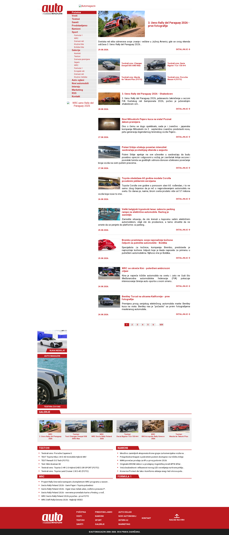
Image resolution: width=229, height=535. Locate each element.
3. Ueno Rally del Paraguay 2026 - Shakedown (147, 93)
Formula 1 (78, 35)
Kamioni (76, 28)
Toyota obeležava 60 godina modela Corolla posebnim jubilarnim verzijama (146, 179)
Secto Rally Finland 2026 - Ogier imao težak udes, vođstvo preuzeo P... (73, 489)
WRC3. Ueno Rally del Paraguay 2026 (50, 436)
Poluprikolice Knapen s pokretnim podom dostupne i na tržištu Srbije (151, 457)
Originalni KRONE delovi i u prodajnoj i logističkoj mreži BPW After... (151, 464)
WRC (76, 38)
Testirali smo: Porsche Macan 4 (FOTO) (177, 78)
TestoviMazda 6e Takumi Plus (178, 435)
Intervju (76, 86)
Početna (76, 12)
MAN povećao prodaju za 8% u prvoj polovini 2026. (143, 460)
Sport (75, 32)
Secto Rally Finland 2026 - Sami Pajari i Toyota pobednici (67, 485)
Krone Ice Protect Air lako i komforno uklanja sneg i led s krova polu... (152, 471)
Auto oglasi (78, 80)
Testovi (76, 19)
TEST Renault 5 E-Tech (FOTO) (55, 460)
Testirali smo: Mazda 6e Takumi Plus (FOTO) (132, 78)
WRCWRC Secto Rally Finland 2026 (101, 436)
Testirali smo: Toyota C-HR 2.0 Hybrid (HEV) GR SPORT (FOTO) (70, 467)
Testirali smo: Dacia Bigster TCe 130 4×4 (176, 64)
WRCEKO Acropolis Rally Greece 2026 (153, 436)
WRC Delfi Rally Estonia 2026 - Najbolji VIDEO (62, 499)
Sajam (77, 62)
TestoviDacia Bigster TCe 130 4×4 (127, 435)
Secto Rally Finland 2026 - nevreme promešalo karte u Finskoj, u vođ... (73, 492)
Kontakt (76, 96)
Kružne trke (79, 44)
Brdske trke (79, 47)
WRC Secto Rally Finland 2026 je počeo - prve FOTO (65, 496)
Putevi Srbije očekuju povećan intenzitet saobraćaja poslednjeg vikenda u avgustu (145, 148)
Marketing (77, 89)
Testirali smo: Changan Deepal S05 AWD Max (132, 64)
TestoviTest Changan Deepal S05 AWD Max (76, 436)
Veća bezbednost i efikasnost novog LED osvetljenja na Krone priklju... (152, 467)
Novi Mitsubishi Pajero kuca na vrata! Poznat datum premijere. (146, 120)
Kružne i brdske (80, 77)
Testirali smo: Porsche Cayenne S (56, 453)
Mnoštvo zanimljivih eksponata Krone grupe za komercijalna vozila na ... (153, 453)
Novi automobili (80, 83)
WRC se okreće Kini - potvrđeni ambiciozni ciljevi (146, 269)
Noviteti (77, 53)
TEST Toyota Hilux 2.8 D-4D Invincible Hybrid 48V (63, 457)
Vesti (74, 15)
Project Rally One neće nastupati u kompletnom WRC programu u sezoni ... (75, 481)
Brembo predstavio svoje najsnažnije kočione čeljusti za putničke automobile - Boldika (147, 241)
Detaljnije (182, 49)
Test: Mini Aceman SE (51, 464)
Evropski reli (79, 71)
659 (161, 324)
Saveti (75, 22)
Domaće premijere (82, 59)
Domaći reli (79, 41)
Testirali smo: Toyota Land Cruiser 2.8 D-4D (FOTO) (65, 471)
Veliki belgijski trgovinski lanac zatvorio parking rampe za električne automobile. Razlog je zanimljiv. (148, 212)
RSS (74, 93)
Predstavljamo (79, 25)
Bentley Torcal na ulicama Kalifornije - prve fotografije (146, 298)
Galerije (76, 50)
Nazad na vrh (176, 520)
